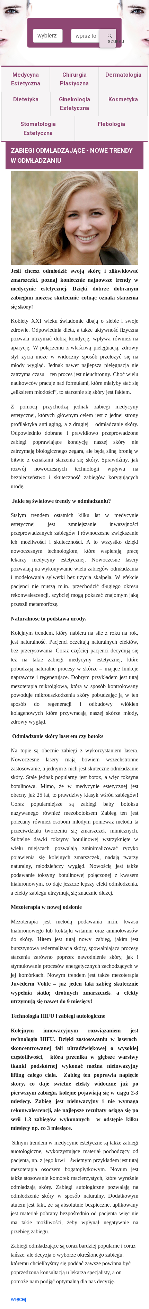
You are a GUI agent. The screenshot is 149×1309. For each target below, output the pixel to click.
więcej (18, 1299)
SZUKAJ (112, 41)
